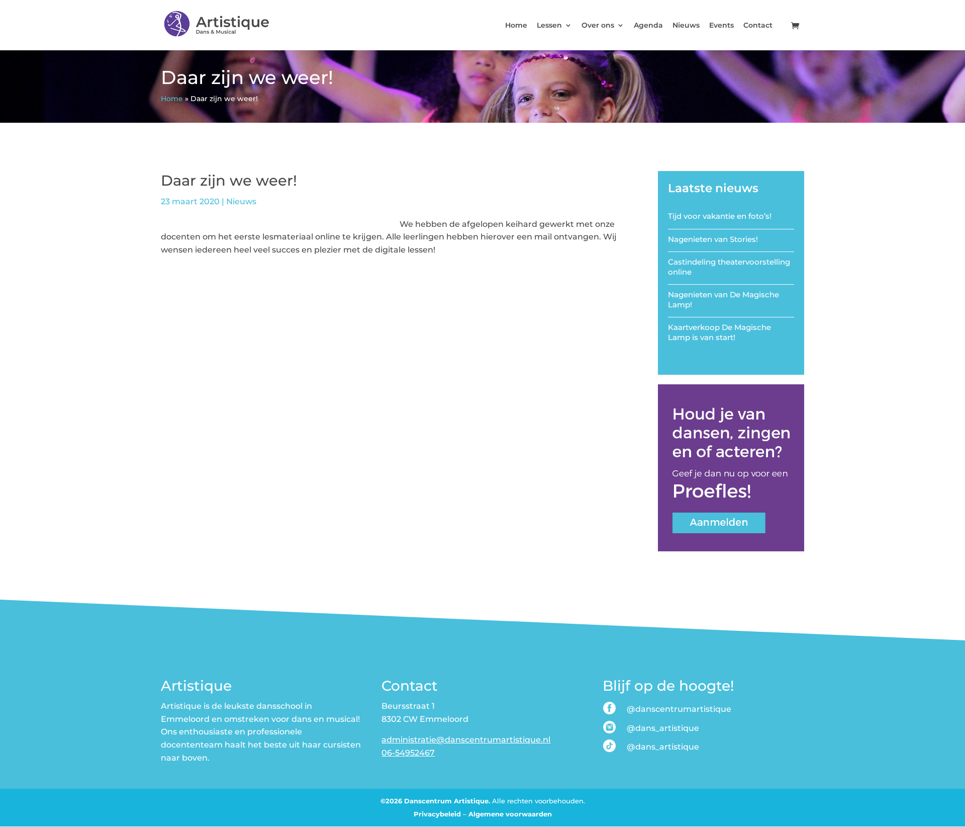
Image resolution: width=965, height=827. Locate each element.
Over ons (598, 26)
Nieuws (686, 26)
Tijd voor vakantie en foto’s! (719, 216)
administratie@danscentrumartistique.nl (465, 740)
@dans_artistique (663, 728)
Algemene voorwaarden (510, 814)
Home (516, 26)
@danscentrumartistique (679, 709)
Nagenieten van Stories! (713, 239)
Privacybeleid (437, 814)
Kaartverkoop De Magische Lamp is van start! (719, 332)
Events (721, 26)
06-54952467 (408, 753)
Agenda (648, 26)
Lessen (549, 26)
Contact (758, 26)
